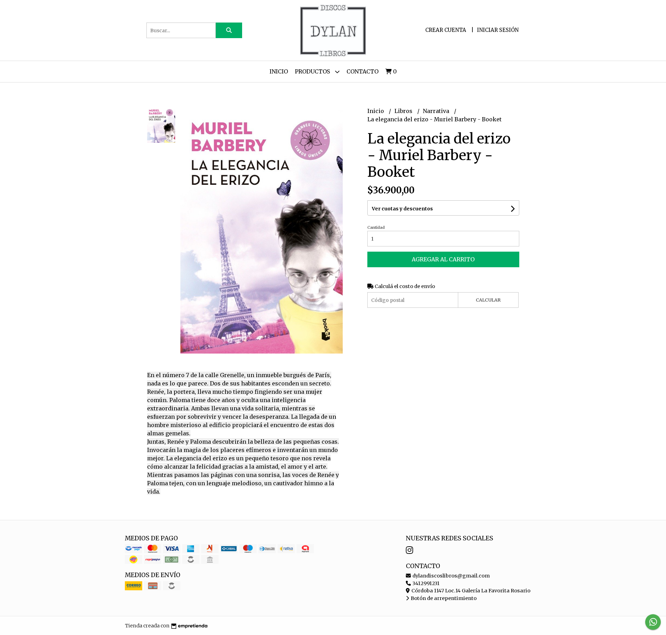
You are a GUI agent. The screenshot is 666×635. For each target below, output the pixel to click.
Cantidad (376, 227)
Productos (313, 71)
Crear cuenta (445, 30)
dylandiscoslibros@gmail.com (450, 576)
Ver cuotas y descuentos (402, 209)
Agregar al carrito (443, 259)
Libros (404, 110)
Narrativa (437, 110)
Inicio (279, 71)
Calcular (488, 300)
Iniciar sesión (498, 30)
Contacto (362, 71)
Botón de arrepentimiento (443, 598)
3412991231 (425, 583)
